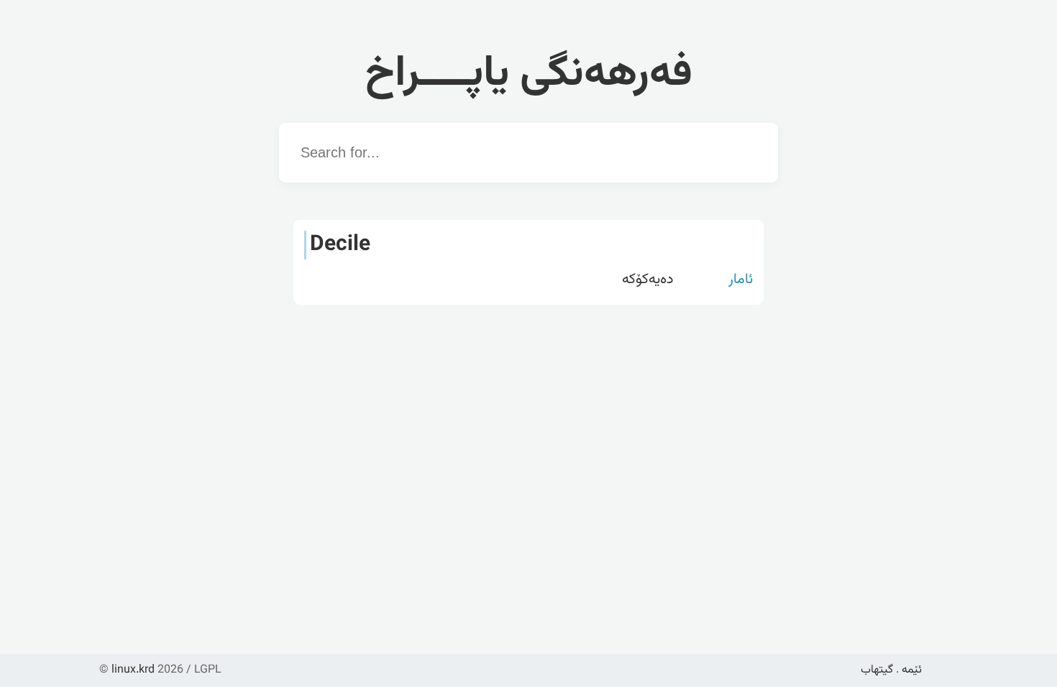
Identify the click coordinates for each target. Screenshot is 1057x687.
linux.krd (133, 670)
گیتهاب (877, 670)
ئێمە (912, 670)
